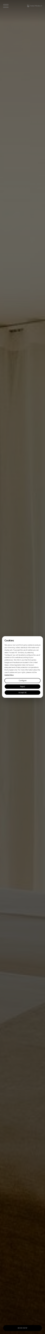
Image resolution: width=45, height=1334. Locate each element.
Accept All (22, 692)
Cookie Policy (9, 675)
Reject (22, 687)
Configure (22, 681)
